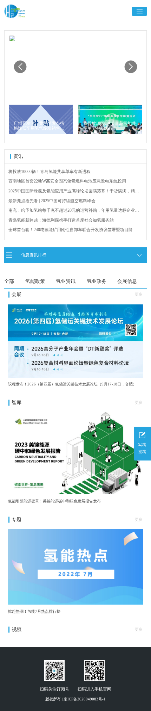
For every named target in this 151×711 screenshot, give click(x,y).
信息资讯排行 (33, 255)
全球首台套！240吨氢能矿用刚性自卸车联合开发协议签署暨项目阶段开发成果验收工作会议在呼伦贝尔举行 (72, 230)
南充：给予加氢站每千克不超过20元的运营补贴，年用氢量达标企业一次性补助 (73, 211)
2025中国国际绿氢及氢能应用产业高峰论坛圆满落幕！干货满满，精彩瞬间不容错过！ (73, 191)
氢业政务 (96, 281)
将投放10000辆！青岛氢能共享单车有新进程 (109, 126)
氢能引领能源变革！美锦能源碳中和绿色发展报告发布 (54, 501)
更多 (139, 294)
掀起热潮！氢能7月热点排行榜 (34, 611)
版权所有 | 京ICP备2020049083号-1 (75, 699)
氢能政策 (35, 281)
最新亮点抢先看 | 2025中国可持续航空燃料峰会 (52, 200)
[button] (131, 66)
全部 (9, 281)
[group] (75, 66)
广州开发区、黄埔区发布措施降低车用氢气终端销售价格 (39, 126)
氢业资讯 (66, 281)
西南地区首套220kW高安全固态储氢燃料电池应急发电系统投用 (67, 181)
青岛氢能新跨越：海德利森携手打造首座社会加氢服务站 (61, 220)
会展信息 (127, 281)
